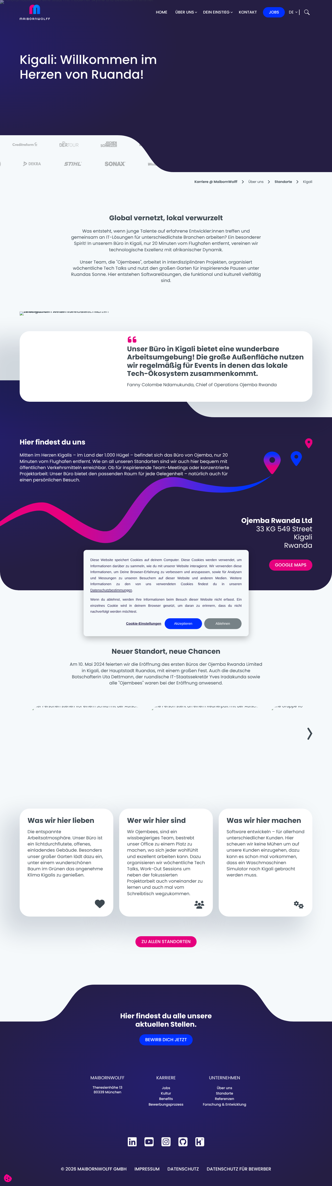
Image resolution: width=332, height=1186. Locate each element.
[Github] (183, 1142)
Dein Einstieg (216, 12)
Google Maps (290, 565)
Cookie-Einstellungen (143, 623)
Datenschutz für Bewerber (239, 1169)
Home (161, 12)
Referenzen (224, 1098)
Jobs (274, 12)
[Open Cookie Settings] (8, 1178)
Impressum (146, 1169)
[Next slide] (307, 734)
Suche (307, 12)
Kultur (166, 1093)
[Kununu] (199, 1142)
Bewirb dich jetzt (166, 1040)
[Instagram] (166, 1142)
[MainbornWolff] (35, 12)
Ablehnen (223, 623)
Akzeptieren (183, 623)
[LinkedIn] (132, 1142)
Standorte (283, 181)
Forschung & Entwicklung (224, 1104)
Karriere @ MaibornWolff (215, 181)
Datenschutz (183, 1169)
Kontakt (248, 12)
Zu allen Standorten (165, 942)
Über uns (184, 12)
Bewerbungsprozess (166, 1104)
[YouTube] (149, 1142)
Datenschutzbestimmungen (111, 590)
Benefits (166, 1098)
